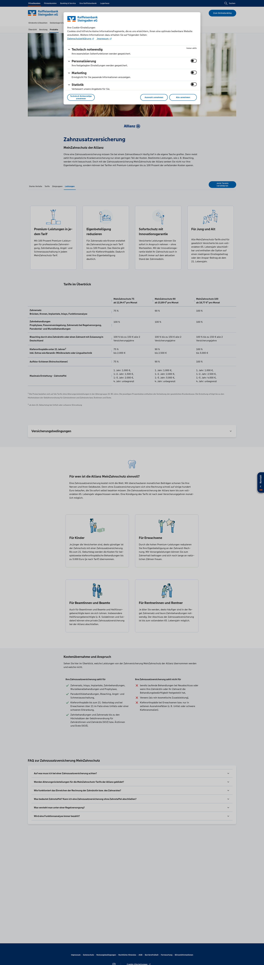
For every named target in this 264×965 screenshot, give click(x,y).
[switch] (194, 61)
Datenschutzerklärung (79, 38)
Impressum (102, 38)
